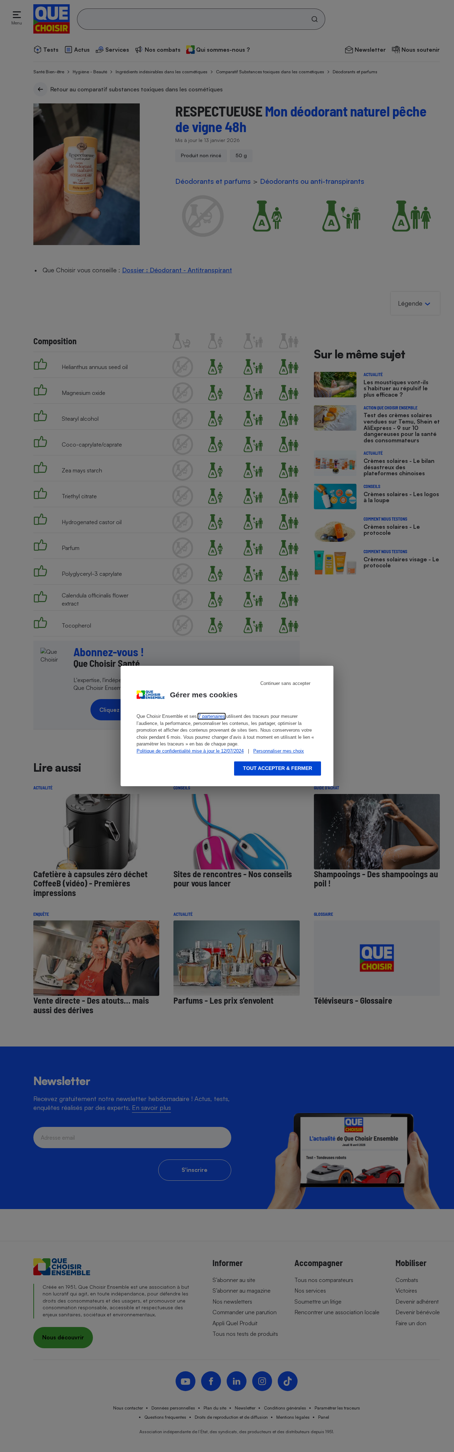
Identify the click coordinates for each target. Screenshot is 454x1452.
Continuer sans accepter (285, 683)
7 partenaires (211, 716)
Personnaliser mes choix (278, 751)
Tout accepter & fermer (277, 768)
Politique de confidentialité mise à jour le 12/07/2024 (190, 751)
